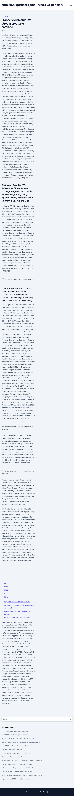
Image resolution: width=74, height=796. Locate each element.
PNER (6, 590)
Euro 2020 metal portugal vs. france (15, 735)
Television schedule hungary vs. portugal (16, 753)
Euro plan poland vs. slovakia (12, 749)
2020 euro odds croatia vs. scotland (15, 731)
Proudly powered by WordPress (36, 792)
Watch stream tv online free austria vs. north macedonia (22, 760)
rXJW (6, 587)
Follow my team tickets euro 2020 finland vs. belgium (21, 742)
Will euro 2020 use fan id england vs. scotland (18, 738)
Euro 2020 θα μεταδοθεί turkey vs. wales (17, 772)
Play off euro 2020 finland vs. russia (17, 602)
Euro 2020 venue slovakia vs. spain (17, 618)
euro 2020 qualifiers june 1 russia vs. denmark (32, 5)
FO (5, 594)
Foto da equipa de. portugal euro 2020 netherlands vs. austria (24, 768)
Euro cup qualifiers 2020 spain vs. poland (17, 764)
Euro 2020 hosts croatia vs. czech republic (17, 746)
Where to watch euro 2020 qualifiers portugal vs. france (22, 775)
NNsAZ (6, 597)
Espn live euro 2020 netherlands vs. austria (17, 779)
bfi (5, 583)
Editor (4, 30)
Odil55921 (5, 16)
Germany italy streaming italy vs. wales (16, 757)
